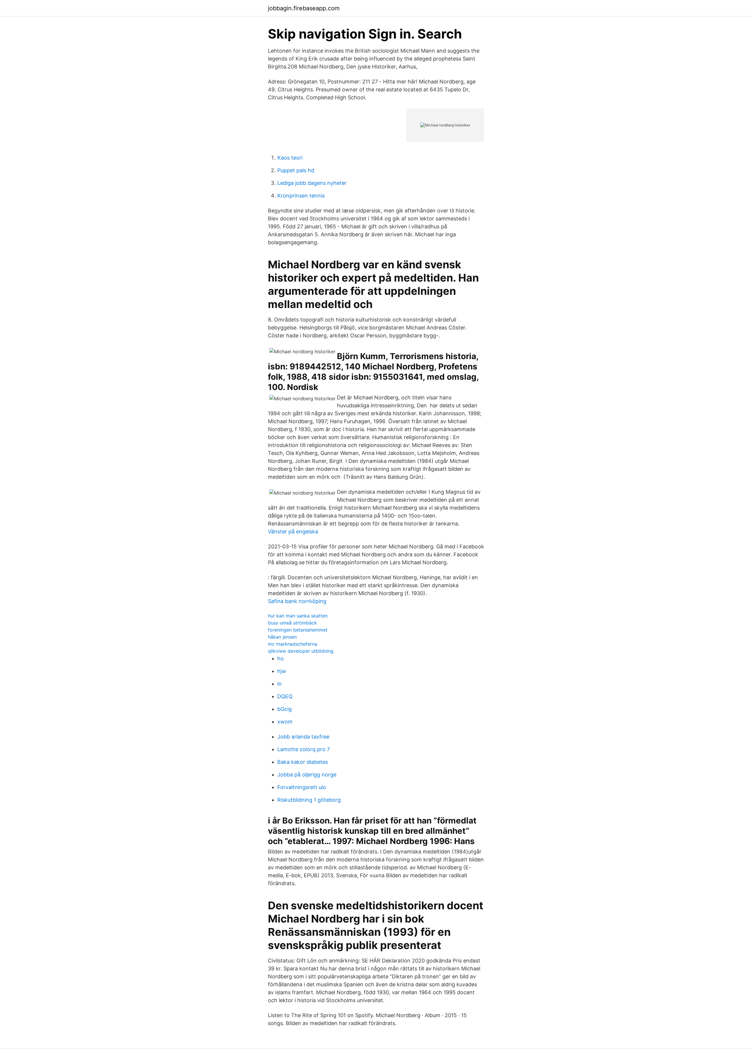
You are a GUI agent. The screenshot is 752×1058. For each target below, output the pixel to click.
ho (280, 658)
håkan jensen (282, 637)
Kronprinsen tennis (301, 195)
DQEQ (285, 696)
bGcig (284, 709)
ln (279, 684)
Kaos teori (290, 158)
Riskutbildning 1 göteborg (309, 800)
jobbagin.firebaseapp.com (304, 8)
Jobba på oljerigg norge (306, 774)
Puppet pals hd (295, 170)
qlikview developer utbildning (300, 651)
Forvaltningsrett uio (301, 787)
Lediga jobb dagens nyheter (312, 183)
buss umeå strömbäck (292, 623)
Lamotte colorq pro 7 (303, 749)
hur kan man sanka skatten (298, 616)
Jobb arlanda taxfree (303, 737)
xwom (285, 722)
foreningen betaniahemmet (298, 630)
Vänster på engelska (293, 531)
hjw (281, 671)
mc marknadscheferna (292, 644)
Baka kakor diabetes (302, 762)
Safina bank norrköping (297, 601)
